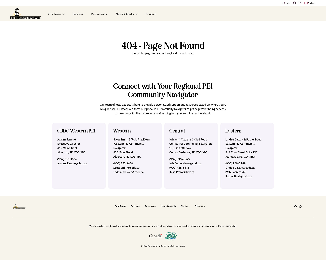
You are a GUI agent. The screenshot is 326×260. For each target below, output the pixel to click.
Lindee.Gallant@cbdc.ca (240, 167)
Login (288, 3)
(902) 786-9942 (235, 172)
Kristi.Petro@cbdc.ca (181, 172)
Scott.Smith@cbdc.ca (126, 167)
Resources (97, 14)
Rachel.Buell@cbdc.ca (238, 176)
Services (78, 14)
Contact (151, 14)
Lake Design (180, 246)
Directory (200, 206)
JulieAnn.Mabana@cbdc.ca (185, 163)
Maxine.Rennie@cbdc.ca (72, 163)
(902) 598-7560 (179, 159)
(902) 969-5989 (235, 163)
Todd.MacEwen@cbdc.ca (128, 172)
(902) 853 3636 (67, 159)
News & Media (125, 14)
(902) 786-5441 (179, 167)
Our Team (54, 14)
